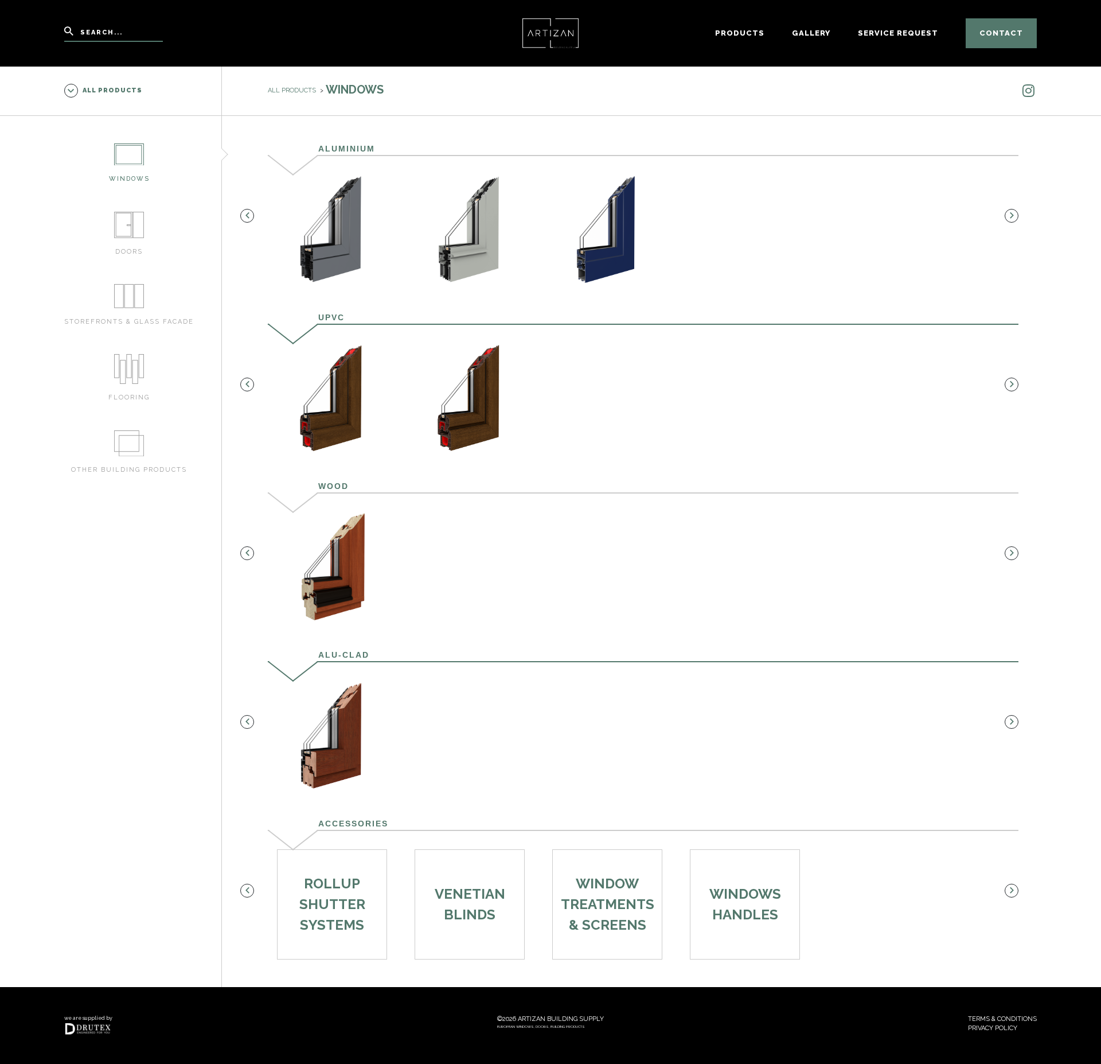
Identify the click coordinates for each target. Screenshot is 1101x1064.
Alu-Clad (343, 654)
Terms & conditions (1002, 1019)
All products (112, 90)
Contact (1001, 33)
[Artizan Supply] (550, 32)
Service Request (898, 33)
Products (739, 33)
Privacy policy (992, 1028)
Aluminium (346, 148)
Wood (333, 486)
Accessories (353, 823)
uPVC (331, 317)
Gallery (811, 33)
